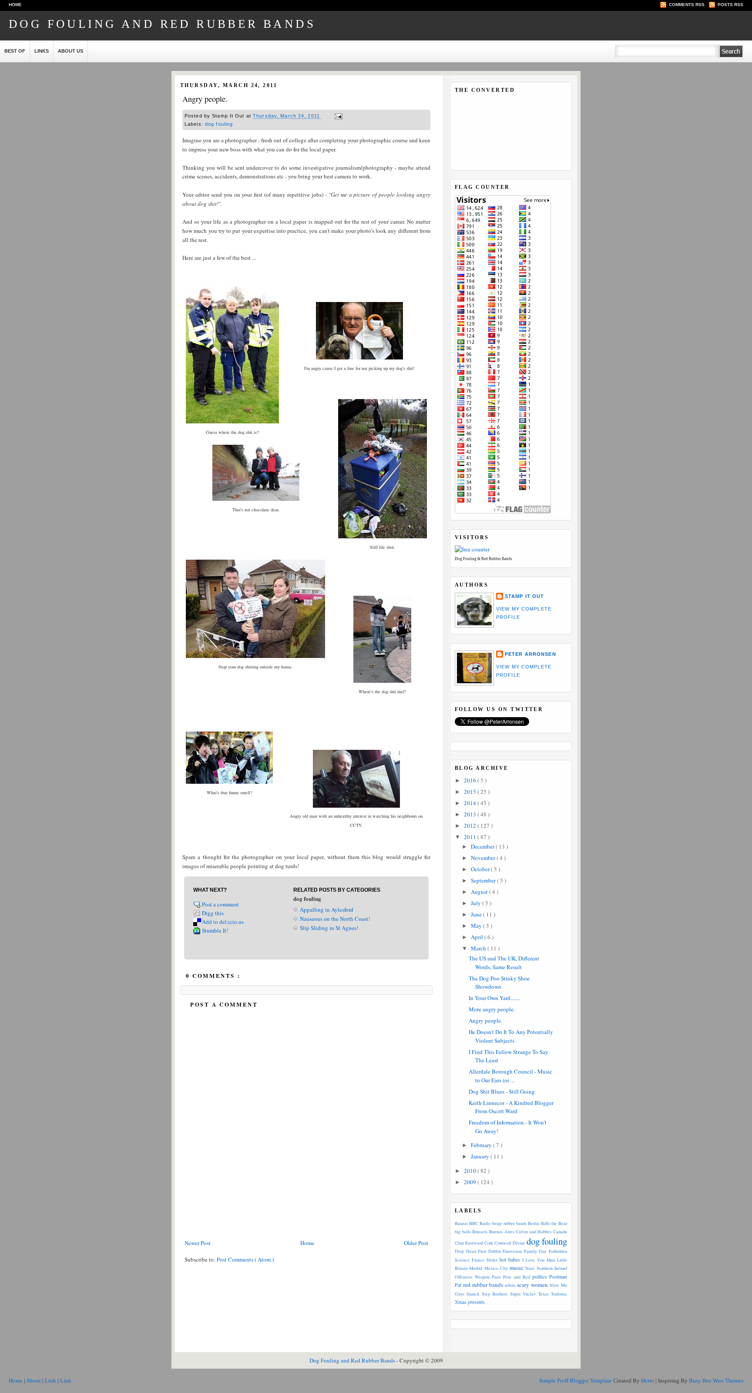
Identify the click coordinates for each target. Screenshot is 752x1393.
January (480, 1156)
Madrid (475, 1268)
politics (539, 1276)
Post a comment (221, 904)
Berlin (533, 1223)
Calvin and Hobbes (533, 1232)
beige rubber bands (509, 1223)
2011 (470, 837)
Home (15, 4)
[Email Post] (337, 116)
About (34, 1380)
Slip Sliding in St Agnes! (329, 928)
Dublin (494, 1251)
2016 (470, 780)
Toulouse (559, 1294)
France (478, 1260)
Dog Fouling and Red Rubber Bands (162, 23)
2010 (470, 1171)
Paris (496, 1277)
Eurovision (512, 1251)
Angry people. (205, 99)
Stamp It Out (524, 596)
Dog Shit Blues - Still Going (502, 1091)
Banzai (461, 1223)
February (482, 1145)
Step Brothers (494, 1294)
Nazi (529, 1268)
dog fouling (219, 124)
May (477, 926)
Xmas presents (470, 1302)
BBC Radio (479, 1223)
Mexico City (496, 1268)
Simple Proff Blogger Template (576, 1380)
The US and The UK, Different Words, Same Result (504, 962)
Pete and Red (516, 1277)
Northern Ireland (552, 1268)
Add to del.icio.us (223, 922)
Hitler (492, 1260)
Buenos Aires (501, 1232)
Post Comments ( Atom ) (245, 1259)
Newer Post (198, 1243)
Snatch (473, 1294)
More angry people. (492, 1009)
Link (51, 1380)
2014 (470, 803)
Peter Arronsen (530, 654)
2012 (470, 825)
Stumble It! (215, 930)
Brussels (479, 1232)
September (484, 880)
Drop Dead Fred (470, 1251)
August (480, 892)
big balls (463, 1232)
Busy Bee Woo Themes (716, 1380)
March (479, 948)
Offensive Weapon (472, 1277)
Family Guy (535, 1251)
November (484, 858)
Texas (543, 1294)
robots (510, 1285)
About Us (70, 51)
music (517, 1268)
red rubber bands (483, 1285)
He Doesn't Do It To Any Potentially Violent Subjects (511, 1036)
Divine (519, 1243)
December (483, 846)
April (477, 937)
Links (41, 51)
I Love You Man (538, 1260)
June (477, 914)
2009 (470, 1182)
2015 (470, 792)
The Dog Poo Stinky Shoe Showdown (499, 982)
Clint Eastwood (469, 1243)
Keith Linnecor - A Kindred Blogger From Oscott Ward (511, 1107)
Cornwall (502, 1243)
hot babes (510, 1259)
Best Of (14, 51)
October (481, 869)
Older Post (416, 1243)
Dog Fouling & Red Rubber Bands (483, 559)
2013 (470, 814)
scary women (532, 1285)
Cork (488, 1243)
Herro (648, 1380)
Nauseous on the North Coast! (335, 919)
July (476, 903)
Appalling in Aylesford (326, 909)
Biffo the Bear (554, 1223)
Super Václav (523, 1294)
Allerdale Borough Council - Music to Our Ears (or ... (510, 1075)
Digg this (213, 913)
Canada (560, 1232)
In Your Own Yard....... (494, 998)
